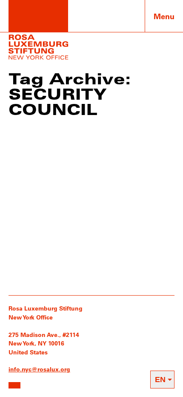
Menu (164, 16)
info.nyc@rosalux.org (39, 369)
